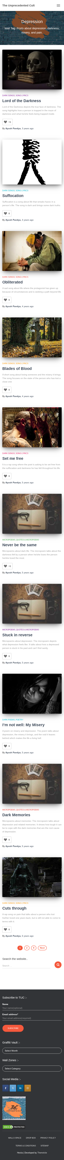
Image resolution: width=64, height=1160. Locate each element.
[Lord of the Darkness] (32, 70)
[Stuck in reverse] (32, 604)
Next (42, 948)
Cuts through (14, 908)
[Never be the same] (32, 514)
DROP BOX (31, 1138)
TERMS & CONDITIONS (26, 1146)
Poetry (19, 720)
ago (28, 128)
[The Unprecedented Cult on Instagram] (27, 1088)
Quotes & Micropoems (27, 540)
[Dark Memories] (32, 784)
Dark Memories (16, 815)
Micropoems (8, 540)
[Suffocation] (32, 162)
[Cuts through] (32, 877)
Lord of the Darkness (21, 101)
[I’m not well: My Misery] (32, 694)
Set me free (12, 458)
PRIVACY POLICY (48, 1138)
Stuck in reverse (17, 635)
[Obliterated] (32, 251)
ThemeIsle (42, 1153)
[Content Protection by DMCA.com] (14, 1127)
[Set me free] (32, 427)
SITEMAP (45, 1146)
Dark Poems (8, 720)
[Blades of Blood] (32, 337)
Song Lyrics (22, 95)
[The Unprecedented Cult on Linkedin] (20, 1088)
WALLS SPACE (14, 1138)
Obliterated (12, 282)
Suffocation (12, 195)
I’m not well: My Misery (23, 725)
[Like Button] (5, 122)
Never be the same (19, 545)
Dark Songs (8, 95)
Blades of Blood (17, 368)
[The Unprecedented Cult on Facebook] (5, 1088)
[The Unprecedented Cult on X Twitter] (13, 1088)
